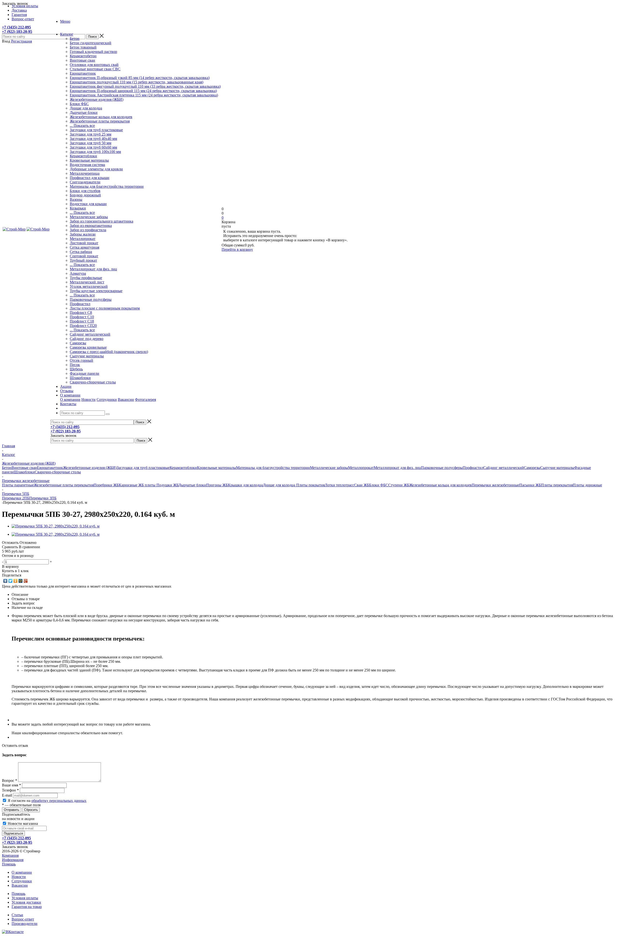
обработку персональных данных (58, 801)
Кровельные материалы (89, 160)
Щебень (76, 369)
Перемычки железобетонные (495, 485)
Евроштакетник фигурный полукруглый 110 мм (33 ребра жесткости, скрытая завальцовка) (145, 86)
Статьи (17, 915)
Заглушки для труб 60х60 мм (93, 147)
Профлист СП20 (83, 326)
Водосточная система (87, 165)
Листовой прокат (84, 243)
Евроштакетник (83, 73)
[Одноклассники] (15, 581)
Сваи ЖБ (361, 485)
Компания (10, 855)
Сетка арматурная (84, 247)
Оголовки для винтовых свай (94, 65)
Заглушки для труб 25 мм (90, 134)
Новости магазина (22, 823)
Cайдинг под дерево (86, 339)
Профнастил (80, 304)
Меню (65, 21)
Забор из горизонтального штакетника (101, 221)
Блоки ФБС (79, 104)
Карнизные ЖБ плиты (137, 485)
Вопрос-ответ (23, 919)
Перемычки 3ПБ (42, 498)
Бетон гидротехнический (90, 43)
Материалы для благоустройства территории (107, 186)
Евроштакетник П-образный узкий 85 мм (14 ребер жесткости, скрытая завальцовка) (140, 78)
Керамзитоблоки (83, 156)
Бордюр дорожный (85, 195)
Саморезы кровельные (88, 347)
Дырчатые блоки (84, 112)
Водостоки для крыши (88, 204)
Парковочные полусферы (91, 299)
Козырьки (78, 208)
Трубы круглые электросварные (96, 291)
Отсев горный (81, 360)
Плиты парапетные (18, 485)
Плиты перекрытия (557, 485)
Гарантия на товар (27, 907)
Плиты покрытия (310, 485)
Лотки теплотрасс (339, 485)
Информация (12, 860)
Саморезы (78, 343)
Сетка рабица (81, 252)
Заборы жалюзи (83, 234)
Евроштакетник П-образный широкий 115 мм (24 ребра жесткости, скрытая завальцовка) (143, 91)
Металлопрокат (82, 239)
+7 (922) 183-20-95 (17, 31)
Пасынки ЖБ (530, 485)
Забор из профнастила (88, 230)
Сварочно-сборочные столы (93, 382)
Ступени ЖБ (398, 485)
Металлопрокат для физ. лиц (93, 269)
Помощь (9, 864)
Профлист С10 (82, 317)
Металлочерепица (84, 173)
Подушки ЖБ (167, 485)
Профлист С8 (81, 312)
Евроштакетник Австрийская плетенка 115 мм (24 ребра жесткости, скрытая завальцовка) (144, 95)
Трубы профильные (86, 278)
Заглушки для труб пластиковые (96, 130)
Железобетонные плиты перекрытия (100, 121)
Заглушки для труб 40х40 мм (93, 139)
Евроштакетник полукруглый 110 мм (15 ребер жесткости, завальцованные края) (136, 82)
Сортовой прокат (84, 256)
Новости (88, 399)
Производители (24, 924)
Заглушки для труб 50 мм (90, 143)
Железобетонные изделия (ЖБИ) (96, 99)
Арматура (78, 273)
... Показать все (82, 125)
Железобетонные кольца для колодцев (101, 117)
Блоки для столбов (85, 191)
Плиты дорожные (587, 485)
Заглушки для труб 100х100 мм (95, 152)
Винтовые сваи (82, 60)
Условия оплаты (25, 898)
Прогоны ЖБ (217, 485)
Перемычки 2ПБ (15, 498)
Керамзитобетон (83, 56)
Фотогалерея (145, 399)
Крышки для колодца (245, 485)
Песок (75, 365)
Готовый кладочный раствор (93, 52)
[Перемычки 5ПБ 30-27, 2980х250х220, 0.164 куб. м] (55, 526)
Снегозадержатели (85, 182)
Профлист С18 (82, 321)
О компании (70, 399)
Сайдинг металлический (90, 334)
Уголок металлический (89, 286)
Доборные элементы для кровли (96, 169)
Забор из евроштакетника (91, 225)
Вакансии (126, 399)
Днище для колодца (86, 108)
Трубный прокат (83, 260)
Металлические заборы (89, 217)
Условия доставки (26, 902)
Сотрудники (107, 399)
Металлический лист (87, 282)
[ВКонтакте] (5, 581)
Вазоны (76, 199)
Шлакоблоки (80, 378)
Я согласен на (47, 801)
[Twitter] (10, 581)
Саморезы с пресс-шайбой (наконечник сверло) (109, 352)
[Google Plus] (25, 581)
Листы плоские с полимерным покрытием (105, 308)
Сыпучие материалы (87, 356)
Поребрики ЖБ (106, 485)
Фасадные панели (84, 373)
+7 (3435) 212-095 (16, 27)
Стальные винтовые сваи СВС (95, 69)
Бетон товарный (83, 47)
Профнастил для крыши (89, 178)
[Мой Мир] (20, 581)
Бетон (74, 38)
